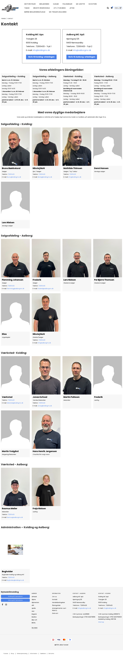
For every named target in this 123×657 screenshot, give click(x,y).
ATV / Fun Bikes (60, 8)
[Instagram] (7, 604)
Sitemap (101, 622)
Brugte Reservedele (41, 8)
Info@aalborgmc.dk (44, 343)
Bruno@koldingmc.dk (14, 177)
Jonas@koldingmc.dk (45, 406)
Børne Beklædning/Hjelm (34, 12)
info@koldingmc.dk (41, 50)
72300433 (11, 174)
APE (33, 605)
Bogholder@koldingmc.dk (15, 580)
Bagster (34, 614)
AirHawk (34, 597)
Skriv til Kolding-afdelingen (41, 57)
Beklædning (44, 4)
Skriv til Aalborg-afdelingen (81, 57)
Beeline (34, 617)
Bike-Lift (34, 620)
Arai (33, 611)
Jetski (71, 8)
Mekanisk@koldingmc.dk (15, 403)
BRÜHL (34, 623)
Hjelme (56, 4)
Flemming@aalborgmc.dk (15, 289)
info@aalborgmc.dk (82, 50)
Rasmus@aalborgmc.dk (15, 517)
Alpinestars (35, 602)
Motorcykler (30, 4)
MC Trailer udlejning (57, 12)
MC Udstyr (80, 4)
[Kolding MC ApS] (10, 8)
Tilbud (27, 8)
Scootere (93, 4)
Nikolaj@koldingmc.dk (45, 177)
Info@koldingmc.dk (74, 177)
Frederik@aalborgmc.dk (45, 289)
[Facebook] (3, 604)
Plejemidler (67, 4)
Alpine (34, 599)
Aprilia (34, 608)
